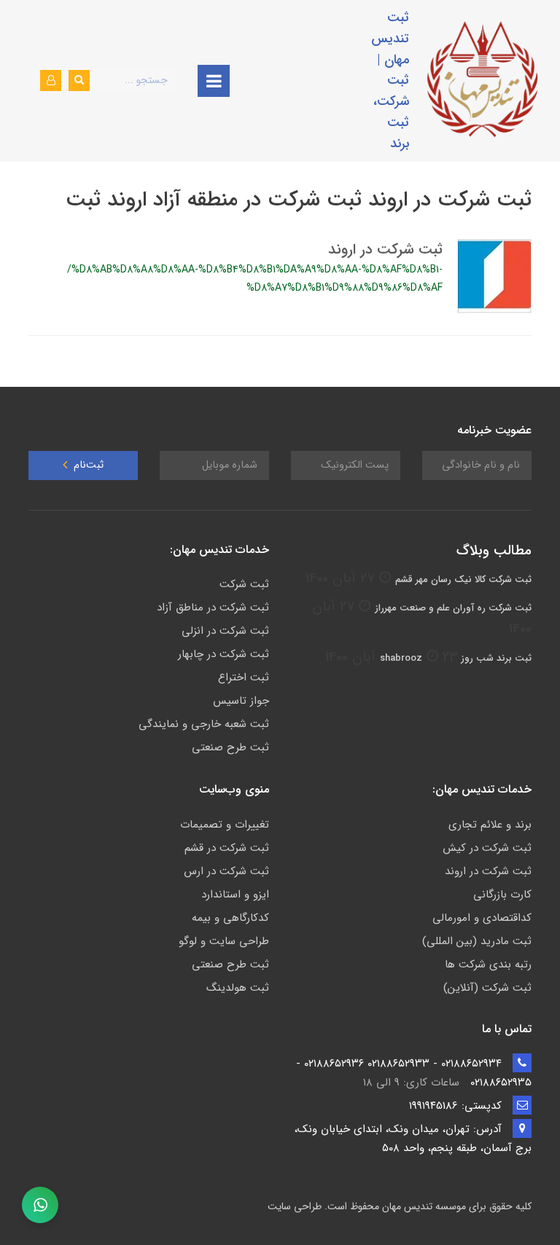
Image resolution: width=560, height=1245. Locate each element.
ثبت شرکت (244, 584)
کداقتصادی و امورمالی (482, 918)
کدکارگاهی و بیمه (230, 918)
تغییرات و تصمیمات (224, 824)
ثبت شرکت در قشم (226, 848)
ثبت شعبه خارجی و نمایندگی (204, 724)
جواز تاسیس (241, 701)
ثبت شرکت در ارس (226, 871)
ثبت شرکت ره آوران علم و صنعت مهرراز (453, 608)
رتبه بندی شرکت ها (488, 964)
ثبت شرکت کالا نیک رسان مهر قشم (463, 579)
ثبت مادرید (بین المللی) (477, 941)
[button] (50, 80)
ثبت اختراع (243, 677)
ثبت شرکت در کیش (487, 848)
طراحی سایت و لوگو (224, 941)
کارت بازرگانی (502, 894)
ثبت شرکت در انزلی (225, 631)
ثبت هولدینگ (237, 988)
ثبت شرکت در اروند (385, 249)
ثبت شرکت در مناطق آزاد (213, 607)
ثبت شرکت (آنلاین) (487, 988)
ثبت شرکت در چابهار (223, 654)
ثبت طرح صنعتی (230, 747)
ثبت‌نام (87, 465)
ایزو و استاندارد (235, 894)
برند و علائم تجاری (490, 824)
